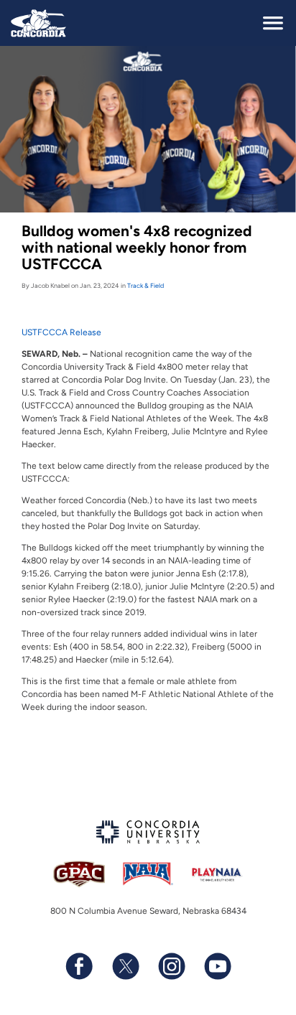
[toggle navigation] (273, 23)
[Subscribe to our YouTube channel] (217, 966)
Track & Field (145, 285)
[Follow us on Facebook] (79, 966)
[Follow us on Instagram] (171, 966)
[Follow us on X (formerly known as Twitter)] (125, 966)
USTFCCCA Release (61, 332)
